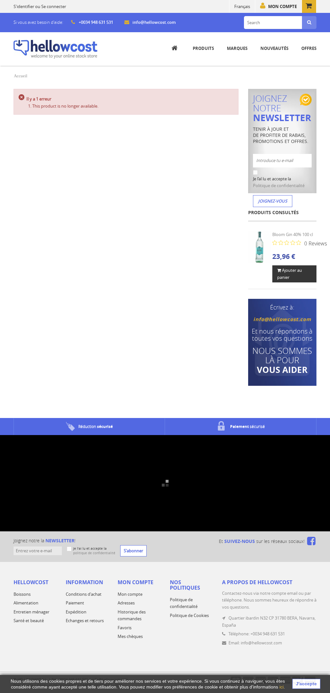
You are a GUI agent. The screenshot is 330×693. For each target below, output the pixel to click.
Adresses (126, 603)
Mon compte (282, 6)
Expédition (76, 612)
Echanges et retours (85, 620)
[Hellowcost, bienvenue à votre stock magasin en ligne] (55, 49)
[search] (309, 22)
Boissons (22, 594)
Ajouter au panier (289, 273)
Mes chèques (130, 636)
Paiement (75, 603)
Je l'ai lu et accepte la (94, 550)
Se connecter (53, 6)
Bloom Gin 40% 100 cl (292, 234)
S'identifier (24, 6)
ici (281, 686)
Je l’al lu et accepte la (279, 182)
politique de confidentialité (94, 553)
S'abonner (133, 551)
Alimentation (26, 603)
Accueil (20, 75)
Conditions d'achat (84, 594)
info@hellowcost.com (154, 22)
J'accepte (306, 683)
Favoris (124, 628)
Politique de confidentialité (279, 185)
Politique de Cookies (189, 615)
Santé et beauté (29, 620)
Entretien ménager (31, 612)
